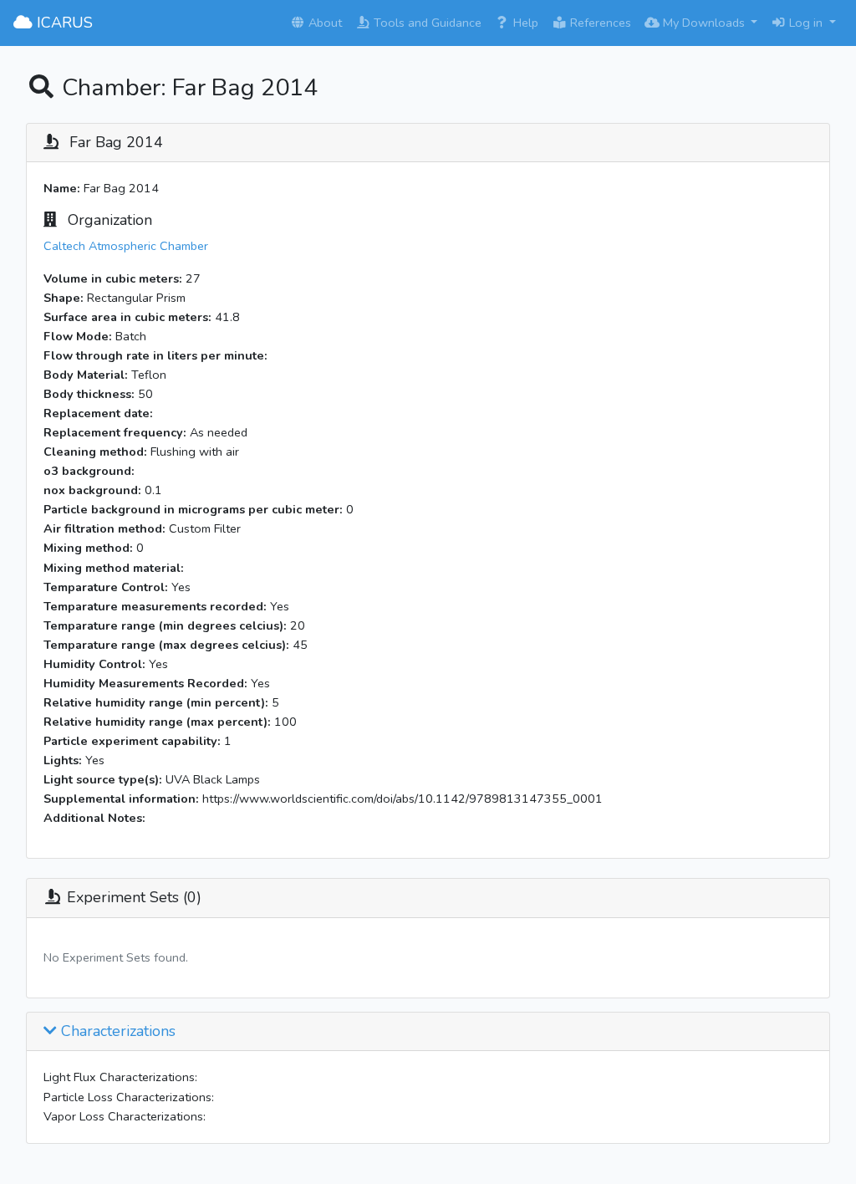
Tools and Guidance (426, 22)
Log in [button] (806, 22)
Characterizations (116, 1032)
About (323, 22)
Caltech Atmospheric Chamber (125, 245)
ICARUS (63, 23)
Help (524, 22)
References (599, 22)
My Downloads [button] (704, 22)
